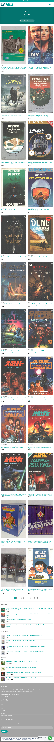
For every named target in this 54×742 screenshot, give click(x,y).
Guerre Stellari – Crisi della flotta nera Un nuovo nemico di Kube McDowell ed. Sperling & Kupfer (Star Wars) (13, 495)
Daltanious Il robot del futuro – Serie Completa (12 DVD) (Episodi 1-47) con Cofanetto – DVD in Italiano (13, 542)
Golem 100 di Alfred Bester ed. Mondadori (10, 209)
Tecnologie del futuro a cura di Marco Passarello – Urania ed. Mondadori (40, 163)
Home (25, 14)
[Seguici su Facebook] (2, 700)
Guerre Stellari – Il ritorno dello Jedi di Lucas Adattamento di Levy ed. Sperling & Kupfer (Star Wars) (40, 351)
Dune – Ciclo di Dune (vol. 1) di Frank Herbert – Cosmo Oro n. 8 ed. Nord (40, 257)
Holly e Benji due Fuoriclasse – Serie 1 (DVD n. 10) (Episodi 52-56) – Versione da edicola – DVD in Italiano (40, 590)
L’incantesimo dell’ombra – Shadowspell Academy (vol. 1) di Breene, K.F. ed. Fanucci (13, 257)
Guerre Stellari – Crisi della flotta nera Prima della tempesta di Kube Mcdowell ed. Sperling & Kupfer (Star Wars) (13, 398)
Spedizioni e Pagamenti (6, 715)
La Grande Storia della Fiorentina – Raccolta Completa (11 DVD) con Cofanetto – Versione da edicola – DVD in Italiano (40, 542)
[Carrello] (50, 4)
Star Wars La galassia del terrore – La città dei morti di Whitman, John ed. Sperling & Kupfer (12, 351)
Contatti (3, 713)
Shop (2, 708)
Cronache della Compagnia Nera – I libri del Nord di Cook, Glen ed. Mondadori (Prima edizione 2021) (40, 304)
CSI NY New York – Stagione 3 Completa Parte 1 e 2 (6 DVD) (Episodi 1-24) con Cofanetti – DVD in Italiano (39, 68)
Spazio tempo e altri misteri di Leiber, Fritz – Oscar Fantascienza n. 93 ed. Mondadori (38, 210)
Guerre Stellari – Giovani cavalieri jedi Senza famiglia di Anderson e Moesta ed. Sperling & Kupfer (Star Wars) (12, 447)
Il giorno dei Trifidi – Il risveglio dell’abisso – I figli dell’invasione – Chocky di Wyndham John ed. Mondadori (40, 116)
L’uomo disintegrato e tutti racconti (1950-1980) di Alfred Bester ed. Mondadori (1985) (13, 163)
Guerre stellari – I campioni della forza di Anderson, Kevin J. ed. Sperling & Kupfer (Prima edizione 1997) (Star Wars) (40, 495)
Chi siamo (3, 710)
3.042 (32, 598)
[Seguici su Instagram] (4, 700)
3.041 (28, 598)
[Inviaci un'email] (7, 700)
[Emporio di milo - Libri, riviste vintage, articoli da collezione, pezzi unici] (7, 4)
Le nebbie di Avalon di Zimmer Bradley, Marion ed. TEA (12, 115)
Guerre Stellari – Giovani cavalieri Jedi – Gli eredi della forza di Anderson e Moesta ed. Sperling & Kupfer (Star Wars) (39, 447)
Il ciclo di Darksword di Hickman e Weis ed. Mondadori (12, 303)
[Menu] (52, 4)
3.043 (36, 598)
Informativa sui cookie (28, 739)
